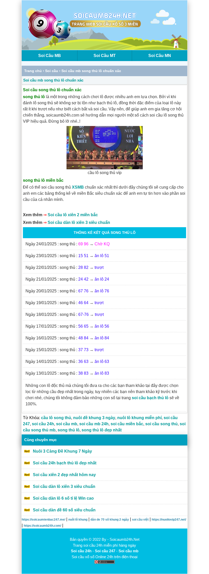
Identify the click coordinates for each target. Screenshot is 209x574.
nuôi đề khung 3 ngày (94, 418)
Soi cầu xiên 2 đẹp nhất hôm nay (64, 475)
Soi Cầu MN (159, 55)
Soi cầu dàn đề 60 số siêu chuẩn (64, 510)
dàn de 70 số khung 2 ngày (109, 519)
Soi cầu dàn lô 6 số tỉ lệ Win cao (63, 498)
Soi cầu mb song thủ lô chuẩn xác (53, 80)
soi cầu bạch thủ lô (150, 398)
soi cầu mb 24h (94, 424)
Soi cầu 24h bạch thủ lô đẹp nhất (64, 463)
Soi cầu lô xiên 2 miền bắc (73, 215)
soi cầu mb (66, 424)
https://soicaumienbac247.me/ (43, 519)
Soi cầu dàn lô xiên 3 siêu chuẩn (79, 222)
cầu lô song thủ (56, 418)
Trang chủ (33, 71)
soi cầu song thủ (161, 424)
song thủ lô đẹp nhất (102, 430)
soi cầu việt (140, 519)
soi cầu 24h (43, 424)
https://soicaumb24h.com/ (42, 525)
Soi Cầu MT (105, 55)
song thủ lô (69, 430)
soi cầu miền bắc (127, 424)
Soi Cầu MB (49, 55)
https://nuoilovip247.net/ (169, 519)
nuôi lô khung (77, 519)
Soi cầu (51, 71)
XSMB (78, 187)
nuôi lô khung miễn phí (139, 418)
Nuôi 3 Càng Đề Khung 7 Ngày (62, 451)
